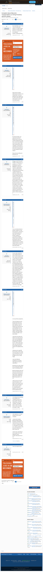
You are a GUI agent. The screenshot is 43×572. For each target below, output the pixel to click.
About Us (8, 560)
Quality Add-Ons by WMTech (21, 569)
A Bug (31, 539)
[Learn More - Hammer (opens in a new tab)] (21, 2)
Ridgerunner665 (7, 294)
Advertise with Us (26, 560)
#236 (22, 251)
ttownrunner (6, 399)
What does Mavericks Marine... (36, 510)
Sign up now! (34, 487)
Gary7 (13, 17)
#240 (22, 444)
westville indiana (8, 76)
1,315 (10, 73)
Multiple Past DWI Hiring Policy (36, 498)
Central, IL (9, 115)
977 (10, 112)
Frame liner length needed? (37, 530)
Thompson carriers (35, 542)
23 (14, 19)
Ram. (31, 541)
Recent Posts (10, 8)
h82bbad (32, 513)
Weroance (33, 511)
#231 (22, 23)
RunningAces (29, 516)
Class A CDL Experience (17, 45)
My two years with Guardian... (35, 538)
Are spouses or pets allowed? (36, 506)
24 (15, 19)
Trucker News (14, 560)
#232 (22, 65)
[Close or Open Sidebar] (38, 11)
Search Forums (4, 8)
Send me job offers (17, 57)
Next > (3, 483)
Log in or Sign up (38, 4)
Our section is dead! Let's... (35, 512)
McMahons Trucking (30, 537)
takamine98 (34, 501)
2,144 (10, 296)
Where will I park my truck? (36, 508)
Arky (30, 494)
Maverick (7, 17)
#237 (22, 289)
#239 (22, 412)
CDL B (19, 53)
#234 (22, 159)
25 (17, 19)
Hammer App (33, 560)
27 (20, 19)
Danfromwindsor (7, 204)
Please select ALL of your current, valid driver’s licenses (16, 51)
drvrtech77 (33, 522)
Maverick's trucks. (33, 493)
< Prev (7, 19)
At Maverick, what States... (36, 500)
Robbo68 (33, 499)
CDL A (15, 53)
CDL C (15, 55)
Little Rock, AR (8, 34)
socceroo (6, 255)
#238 (22, 395)
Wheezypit (33, 543)
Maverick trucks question (36, 503)
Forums (3, 5)
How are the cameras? (36, 495)
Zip (13, 41)
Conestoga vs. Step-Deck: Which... (35, 540)
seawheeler (7, 109)
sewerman (7, 70)
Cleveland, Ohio (8, 261)
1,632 (10, 207)
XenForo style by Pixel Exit (21, 568)
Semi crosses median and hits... (37, 524)
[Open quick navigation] (39, 11)
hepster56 (7, 163)
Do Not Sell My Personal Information (21, 561)
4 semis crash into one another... (37, 521)
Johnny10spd (35, 528)
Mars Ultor (33, 546)
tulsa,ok (9, 405)
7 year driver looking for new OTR (37, 545)
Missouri (9, 210)
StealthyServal (35, 496)
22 (12, 19)
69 (10, 402)
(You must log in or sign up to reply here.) (8, 480)
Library (19, 560)
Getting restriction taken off (37, 527)
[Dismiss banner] (37, 2)
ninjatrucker (6, 28)
